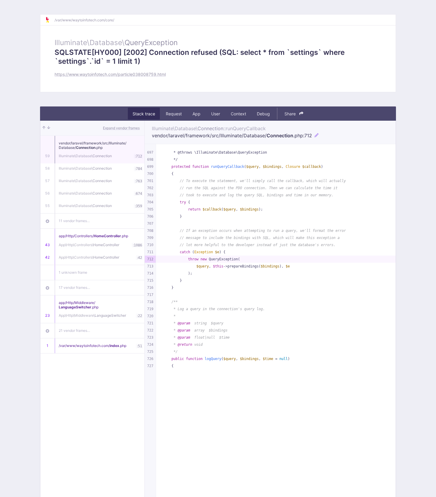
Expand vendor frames (121, 128)
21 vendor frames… (74, 330)
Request (174, 113)
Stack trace (144, 113)
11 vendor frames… (74, 221)
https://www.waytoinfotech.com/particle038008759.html (110, 74)
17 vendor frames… (74, 287)
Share (290, 113)
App (196, 113)
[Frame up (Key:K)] (44, 128)
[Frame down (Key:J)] (48, 128)
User (215, 113)
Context (238, 113)
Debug (263, 113)
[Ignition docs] (50, 20)
